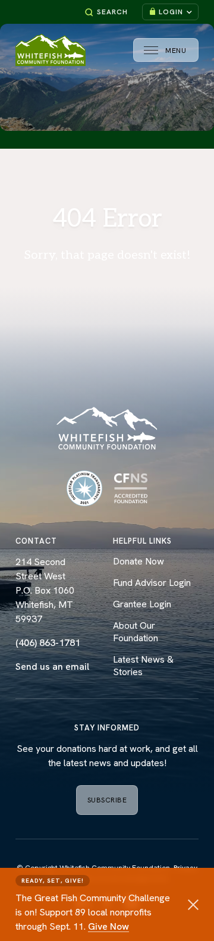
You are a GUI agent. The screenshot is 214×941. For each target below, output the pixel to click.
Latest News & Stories (143, 665)
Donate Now (138, 561)
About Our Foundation (135, 631)
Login (171, 12)
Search (112, 12)
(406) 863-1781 (47, 642)
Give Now (108, 926)
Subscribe (107, 800)
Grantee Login (142, 604)
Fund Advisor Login (152, 582)
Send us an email (52, 666)
